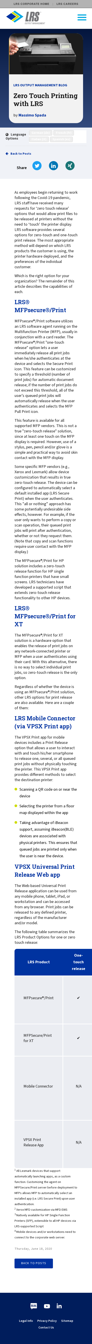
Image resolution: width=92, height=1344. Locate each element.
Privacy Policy (47, 1321)
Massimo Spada (32, 115)
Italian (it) (38, 139)
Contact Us (46, 1327)
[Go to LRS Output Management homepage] (49, 17)
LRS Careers (67, 4)
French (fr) (63, 133)
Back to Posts (20, 154)
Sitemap (67, 1321)
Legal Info (26, 1321)
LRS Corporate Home (31, 4)
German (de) (40, 133)
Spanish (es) (61, 139)
